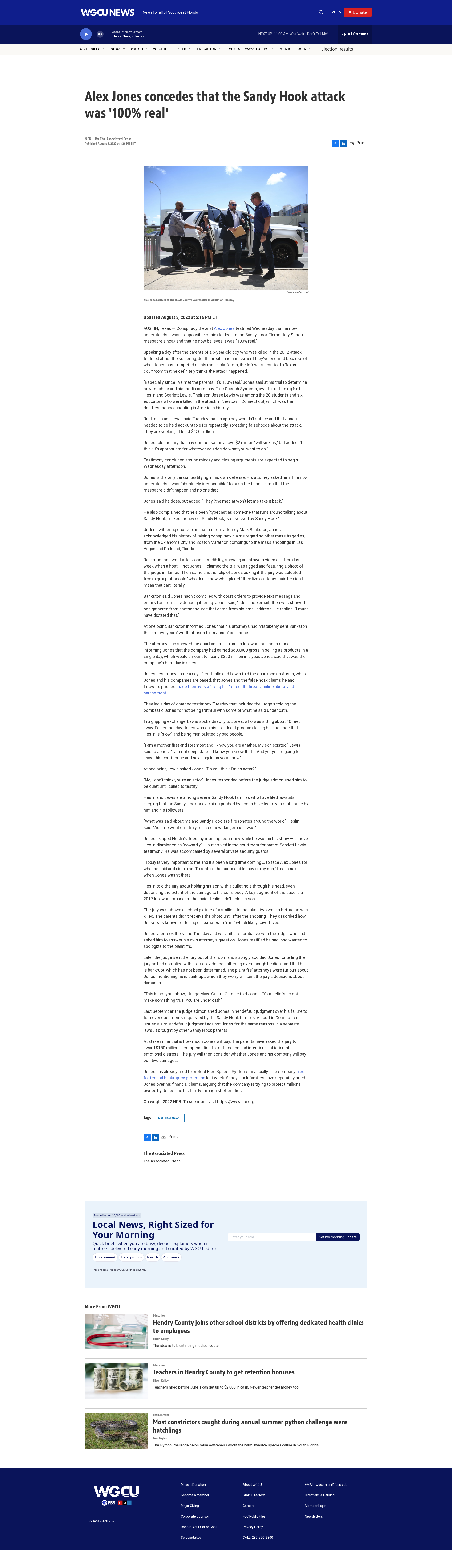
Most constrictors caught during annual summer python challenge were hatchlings (250, 1426)
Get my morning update (338, 1237)
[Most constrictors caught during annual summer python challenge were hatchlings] (116, 1431)
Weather (161, 49)
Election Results (337, 49)
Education (207, 49)
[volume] (100, 34)
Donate (360, 12)
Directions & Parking (320, 1495)
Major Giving (190, 1506)
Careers (248, 1506)
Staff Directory (254, 1495)
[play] (86, 34)
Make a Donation (193, 1484)
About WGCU (252, 1484)
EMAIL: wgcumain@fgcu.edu (326, 1484)
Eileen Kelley (161, 1339)
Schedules (90, 49)
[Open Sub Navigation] (104, 49)
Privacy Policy (253, 1527)
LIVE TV (335, 12)
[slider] (107, 34)
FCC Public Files (254, 1516)
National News (169, 1118)
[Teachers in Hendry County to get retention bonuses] (116, 1381)
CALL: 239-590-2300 (258, 1537)
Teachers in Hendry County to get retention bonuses (224, 1372)
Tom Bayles (160, 1438)
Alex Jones (224, 328)
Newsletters (314, 1516)
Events (233, 49)
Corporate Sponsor (195, 1516)
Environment (161, 1415)
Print (361, 142)
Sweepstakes (191, 1537)
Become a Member (195, 1495)
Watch (137, 49)
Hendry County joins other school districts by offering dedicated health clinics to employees (258, 1326)
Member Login (293, 49)
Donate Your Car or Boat (199, 1527)
